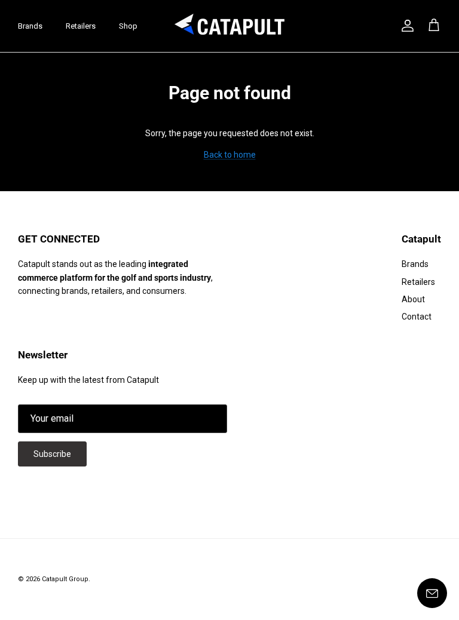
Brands (30, 26)
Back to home (230, 154)
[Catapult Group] (230, 26)
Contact (417, 316)
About (413, 299)
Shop (128, 26)
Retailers (81, 26)
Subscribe (52, 454)
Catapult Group (65, 579)
